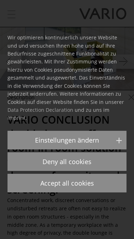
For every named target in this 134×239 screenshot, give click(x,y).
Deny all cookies (67, 161)
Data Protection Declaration (40, 109)
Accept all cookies (67, 183)
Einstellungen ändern (67, 140)
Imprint (16, 117)
